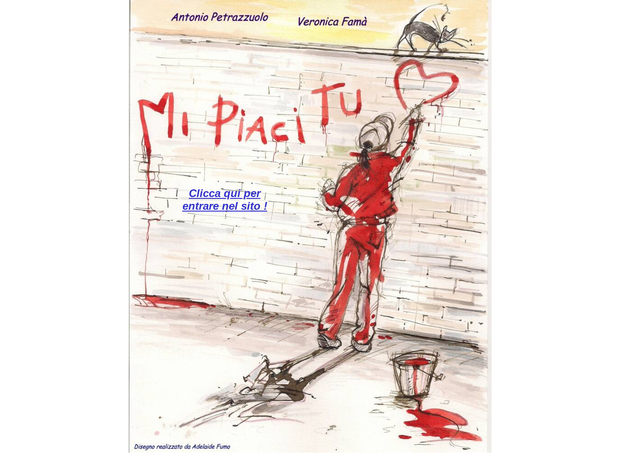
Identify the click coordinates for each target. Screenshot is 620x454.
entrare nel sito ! (224, 206)
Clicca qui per (225, 193)
